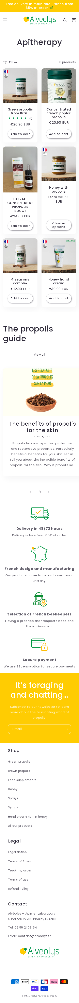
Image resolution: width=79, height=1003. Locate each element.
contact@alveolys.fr (34, 936)
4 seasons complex (20, 281)
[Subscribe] (66, 729)
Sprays (13, 798)
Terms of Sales (19, 861)
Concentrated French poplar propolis (58, 113)
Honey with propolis (58, 189)
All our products (20, 826)
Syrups (13, 807)
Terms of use (18, 880)
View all (39, 355)
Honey (13, 789)
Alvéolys (33, 996)
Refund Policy (18, 889)
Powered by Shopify (47, 996)
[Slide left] (30, 492)
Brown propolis (19, 771)
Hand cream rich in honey (28, 817)
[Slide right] (48, 492)
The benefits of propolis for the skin (42, 427)
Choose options (58, 225)
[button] (5, 20)
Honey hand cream (58, 281)
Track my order (19, 870)
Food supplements (22, 780)
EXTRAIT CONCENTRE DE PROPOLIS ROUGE (20, 205)
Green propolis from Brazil (20, 111)
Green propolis (19, 762)
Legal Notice (17, 852)
